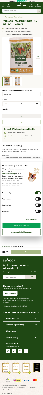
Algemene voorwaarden (9, 386)
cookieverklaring (8, 173)
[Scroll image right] (38, 56)
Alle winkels (5, 390)
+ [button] (37, 103)
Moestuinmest (18, 246)
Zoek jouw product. (10, 11)
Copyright (23, 386)
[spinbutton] (21, 103)
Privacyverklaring (21, 388)
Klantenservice (10, 293)
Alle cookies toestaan (21, 225)
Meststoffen (6, 246)
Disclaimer (33, 388)
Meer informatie (31, 219)
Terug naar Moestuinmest (14, 17)
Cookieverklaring (7, 388)
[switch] (38, 199)
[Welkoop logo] (21, 4)
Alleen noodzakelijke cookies (21, 232)
